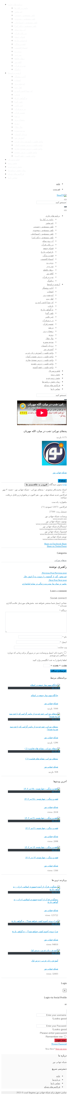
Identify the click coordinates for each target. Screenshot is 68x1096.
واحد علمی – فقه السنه (25, 156)
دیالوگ (18, 69)
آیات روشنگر (20, 77)
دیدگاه (63, 610)
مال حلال (18, 127)
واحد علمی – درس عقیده (26, 152)
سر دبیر (18, 55)
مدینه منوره (20, 131)
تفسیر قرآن (20, 113)
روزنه (17, 123)
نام (64, 637)
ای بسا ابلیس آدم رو (24, 91)
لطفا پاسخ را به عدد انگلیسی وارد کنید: (49, 660)
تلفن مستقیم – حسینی (25, 15)
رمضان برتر (20, 120)
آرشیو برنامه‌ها (14, 73)
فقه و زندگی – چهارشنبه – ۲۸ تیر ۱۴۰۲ (41, 799)
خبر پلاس (19, 105)
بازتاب (17, 95)
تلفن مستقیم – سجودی (25, 19)
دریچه (17, 116)
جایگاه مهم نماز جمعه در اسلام (44, 695)
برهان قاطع (20, 59)
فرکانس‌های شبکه (16, 174)
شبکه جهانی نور (60, 473)
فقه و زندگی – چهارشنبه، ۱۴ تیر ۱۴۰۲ (41, 857)
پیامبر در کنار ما (21, 8)
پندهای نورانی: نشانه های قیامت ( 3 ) (41, 759)
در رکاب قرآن (21, 33)
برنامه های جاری (15, 4)
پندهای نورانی (60, 560)
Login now (60, 1040)
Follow (62, 481)
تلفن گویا (19, 102)
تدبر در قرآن (20, 66)
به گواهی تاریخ (21, 98)
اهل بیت (18, 87)
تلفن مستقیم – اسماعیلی (26, 22)
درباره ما (56, 1080)
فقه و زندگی (20, 44)
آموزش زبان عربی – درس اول (44, 961)
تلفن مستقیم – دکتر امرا (25, 26)
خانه (58, 1076)
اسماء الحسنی (21, 48)
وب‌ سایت (62, 647)
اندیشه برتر (20, 84)
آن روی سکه (20, 30)
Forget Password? (59, 1044)
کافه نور (18, 62)
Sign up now (61, 1049)
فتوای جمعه (20, 37)
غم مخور (18, 12)
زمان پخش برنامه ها (17, 170)
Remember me (54, 1036)
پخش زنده (12, 163)
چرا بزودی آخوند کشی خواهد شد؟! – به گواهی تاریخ (35, 931)
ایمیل (63, 642)
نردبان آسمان (21, 134)
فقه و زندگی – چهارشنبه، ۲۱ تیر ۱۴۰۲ (41, 828)
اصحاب (18, 80)
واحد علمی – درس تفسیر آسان (28, 145)
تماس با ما (12, 178)
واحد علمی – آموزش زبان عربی (29, 142)
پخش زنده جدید (15, 167)
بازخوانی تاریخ (21, 41)
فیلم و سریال (13, 160)
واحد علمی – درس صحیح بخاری (28, 149)
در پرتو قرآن (20, 109)
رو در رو (18, 51)
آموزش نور (19, 138)
